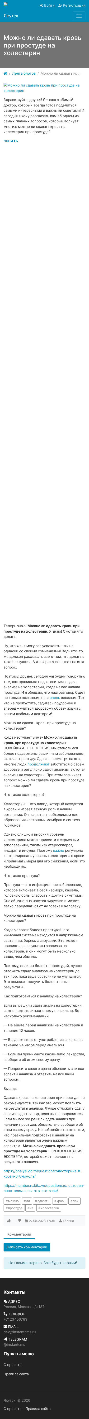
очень (55, 697)
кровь (60, 1201)
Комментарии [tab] (19, 1234)
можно (13, 1201)
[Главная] (5, 73)
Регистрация (73, 5)
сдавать (43, 1201)
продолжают (39, 764)
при (76, 1201)
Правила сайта (16, 1374)
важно (58, 850)
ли (28, 1201)
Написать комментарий (27, 1247)
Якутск (9, 1400)
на (31, 1208)
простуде (15, 1208)
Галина (68, 1221)
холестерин (50, 1208)
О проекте (13, 1364)
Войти (49, 5)
